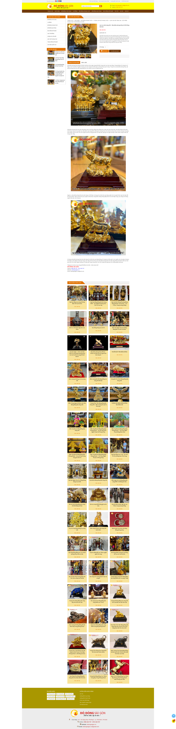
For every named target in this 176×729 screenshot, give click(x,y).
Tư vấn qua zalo (115, 51)
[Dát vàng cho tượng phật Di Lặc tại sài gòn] (98, 567)
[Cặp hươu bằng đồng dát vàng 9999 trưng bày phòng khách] (98, 615)
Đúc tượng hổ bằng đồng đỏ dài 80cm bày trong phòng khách (77, 625)
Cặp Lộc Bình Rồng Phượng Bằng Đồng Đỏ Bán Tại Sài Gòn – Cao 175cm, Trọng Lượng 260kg (119, 303)
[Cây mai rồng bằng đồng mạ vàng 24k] (77, 519)
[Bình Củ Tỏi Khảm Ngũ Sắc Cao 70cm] (77, 318)
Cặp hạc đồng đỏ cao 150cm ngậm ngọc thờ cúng (98, 553)
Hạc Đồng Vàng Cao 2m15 (98, 327)
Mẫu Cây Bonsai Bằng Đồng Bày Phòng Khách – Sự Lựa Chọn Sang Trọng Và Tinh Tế (77, 456)
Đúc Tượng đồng (60, 694)
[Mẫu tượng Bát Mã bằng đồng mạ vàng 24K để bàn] (98, 370)
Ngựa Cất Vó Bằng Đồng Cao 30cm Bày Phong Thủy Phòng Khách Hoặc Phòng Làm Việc (119, 677)
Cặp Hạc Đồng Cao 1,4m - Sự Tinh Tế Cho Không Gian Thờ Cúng (119, 455)
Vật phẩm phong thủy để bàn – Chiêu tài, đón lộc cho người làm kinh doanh (98, 353)
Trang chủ (50, 11)
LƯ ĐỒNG (75, 11)
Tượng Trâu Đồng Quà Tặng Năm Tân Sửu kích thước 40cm (98, 651)
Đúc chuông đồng (69, 694)
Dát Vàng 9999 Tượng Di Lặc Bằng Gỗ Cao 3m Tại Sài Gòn (119, 553)
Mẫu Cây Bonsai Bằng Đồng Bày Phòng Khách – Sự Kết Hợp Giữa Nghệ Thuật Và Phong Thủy (98, 430)
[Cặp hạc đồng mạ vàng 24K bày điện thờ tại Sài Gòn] (77, 293)
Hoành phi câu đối (60, 696)
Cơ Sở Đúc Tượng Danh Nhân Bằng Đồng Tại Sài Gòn (60, 61)
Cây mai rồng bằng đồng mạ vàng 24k (77, 529)
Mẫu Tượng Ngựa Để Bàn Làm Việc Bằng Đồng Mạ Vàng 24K (77, 403)
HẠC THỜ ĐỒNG (51, 33)
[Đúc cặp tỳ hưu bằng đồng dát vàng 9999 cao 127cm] (98, 591)
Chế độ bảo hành (125, 1)
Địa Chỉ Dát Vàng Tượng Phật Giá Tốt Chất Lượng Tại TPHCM (77, 577)
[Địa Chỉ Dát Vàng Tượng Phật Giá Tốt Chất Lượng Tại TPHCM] (77, 567)
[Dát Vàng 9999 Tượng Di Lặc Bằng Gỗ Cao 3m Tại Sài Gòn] (119, 543)
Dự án (121, 11)
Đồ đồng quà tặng (51, 694)
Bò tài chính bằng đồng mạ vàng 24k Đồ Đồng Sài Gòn (77, 505)
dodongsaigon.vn (76, 269)
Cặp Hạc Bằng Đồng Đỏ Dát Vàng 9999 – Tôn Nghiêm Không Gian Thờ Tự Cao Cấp (98, 303)
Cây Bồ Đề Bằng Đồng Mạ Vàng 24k (98, 480)
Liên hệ (126, 11)
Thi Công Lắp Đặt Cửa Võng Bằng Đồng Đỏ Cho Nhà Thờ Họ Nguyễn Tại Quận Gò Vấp (56, 53)
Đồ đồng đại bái (70, 698)
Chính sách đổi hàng (93, 1)
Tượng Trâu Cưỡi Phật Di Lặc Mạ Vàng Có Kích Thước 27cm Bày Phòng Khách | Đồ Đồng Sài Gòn (77, 652)
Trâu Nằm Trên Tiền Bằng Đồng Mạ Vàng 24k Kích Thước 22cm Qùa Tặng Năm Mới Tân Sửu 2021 (119, 626)
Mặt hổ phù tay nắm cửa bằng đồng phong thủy (119, 529)
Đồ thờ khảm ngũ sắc (70, 696)
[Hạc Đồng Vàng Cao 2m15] (98, 318)
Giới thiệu (57, 11)
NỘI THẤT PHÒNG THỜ (52, 39)
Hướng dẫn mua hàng (85, 696)
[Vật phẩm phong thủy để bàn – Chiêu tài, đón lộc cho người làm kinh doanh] (98, 342)
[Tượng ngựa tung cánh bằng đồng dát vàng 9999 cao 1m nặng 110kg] (119, 567)
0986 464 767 (74, 268)
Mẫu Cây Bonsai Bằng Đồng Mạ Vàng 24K (77, 429)
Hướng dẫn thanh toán (115, 1)
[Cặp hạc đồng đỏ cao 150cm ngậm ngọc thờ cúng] (98, 543)
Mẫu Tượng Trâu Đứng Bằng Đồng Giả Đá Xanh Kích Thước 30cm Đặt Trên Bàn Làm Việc (119, 652)
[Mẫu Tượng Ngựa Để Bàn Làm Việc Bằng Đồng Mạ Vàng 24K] (77, 394)
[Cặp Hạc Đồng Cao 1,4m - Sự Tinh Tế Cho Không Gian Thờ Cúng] (119, 445)
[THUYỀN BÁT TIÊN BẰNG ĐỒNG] (119, 342)
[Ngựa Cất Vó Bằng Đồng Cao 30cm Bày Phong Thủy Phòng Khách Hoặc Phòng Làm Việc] (119, 667)
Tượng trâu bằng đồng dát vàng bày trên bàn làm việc (77, 601)
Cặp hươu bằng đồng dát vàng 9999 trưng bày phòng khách (98, 625)
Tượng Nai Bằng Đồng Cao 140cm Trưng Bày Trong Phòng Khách (98, 676)
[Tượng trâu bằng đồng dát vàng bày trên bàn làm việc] (77, 591)
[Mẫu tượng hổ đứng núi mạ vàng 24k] (77, 370)
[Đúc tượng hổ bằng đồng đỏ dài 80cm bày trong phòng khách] (77, 615)
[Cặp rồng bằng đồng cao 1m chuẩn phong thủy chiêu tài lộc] (77, 543)
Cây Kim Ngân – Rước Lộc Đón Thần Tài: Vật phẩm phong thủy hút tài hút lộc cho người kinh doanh (77, 354)
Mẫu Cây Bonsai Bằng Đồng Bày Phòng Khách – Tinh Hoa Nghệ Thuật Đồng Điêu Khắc (119, 430)
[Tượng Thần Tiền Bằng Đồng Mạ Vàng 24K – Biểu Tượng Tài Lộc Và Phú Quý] (98, 394)
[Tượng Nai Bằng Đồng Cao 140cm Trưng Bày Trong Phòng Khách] (98, 667)
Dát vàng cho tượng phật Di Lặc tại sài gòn (98, 577)
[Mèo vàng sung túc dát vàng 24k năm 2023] (98, 519)
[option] (82, 38)
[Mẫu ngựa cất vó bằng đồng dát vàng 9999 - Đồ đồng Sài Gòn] (119, 471)
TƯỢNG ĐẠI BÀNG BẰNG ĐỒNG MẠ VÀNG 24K (119, 403)
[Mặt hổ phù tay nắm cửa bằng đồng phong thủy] (119, 519)
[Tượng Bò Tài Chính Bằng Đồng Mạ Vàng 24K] (119, 370)
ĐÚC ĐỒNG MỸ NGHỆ (108, 11)
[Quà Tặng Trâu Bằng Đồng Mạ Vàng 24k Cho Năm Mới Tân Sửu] (77, 667)
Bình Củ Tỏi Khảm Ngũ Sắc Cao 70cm (77, 328)
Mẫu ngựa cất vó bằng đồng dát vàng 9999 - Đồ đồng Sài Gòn (119, 480)
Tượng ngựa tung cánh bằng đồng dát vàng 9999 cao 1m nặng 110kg (119, 577)
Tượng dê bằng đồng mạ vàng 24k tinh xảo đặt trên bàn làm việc (119, 601)
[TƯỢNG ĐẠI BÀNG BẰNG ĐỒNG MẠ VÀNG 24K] (119, 394)
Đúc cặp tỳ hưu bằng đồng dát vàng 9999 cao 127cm (98, 601)
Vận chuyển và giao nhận (85, 702)
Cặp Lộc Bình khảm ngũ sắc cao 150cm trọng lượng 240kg (119, 505)
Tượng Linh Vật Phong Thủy (101, 20)
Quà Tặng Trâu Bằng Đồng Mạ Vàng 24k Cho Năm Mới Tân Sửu (77, 676)
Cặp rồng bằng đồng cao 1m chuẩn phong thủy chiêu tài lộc (77, 553)
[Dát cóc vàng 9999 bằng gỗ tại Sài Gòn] (98, 495)
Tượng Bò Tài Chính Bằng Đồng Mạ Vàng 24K (119, 379)
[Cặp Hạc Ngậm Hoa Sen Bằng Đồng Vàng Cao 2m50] (77, 471)
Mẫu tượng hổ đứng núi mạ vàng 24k (77, 379)
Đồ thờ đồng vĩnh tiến (61, 698)
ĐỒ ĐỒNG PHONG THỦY (84, 11)
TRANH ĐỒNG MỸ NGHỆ (52, 42)
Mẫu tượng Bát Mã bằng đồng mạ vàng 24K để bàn (98, 379)
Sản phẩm (77, 20)
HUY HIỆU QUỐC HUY (52, 44)
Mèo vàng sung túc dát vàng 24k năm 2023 (98, 529)
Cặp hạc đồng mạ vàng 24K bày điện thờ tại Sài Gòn (77, 302)
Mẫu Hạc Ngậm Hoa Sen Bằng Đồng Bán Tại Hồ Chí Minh (119, 328)
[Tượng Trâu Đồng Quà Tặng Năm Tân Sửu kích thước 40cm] (98, 641)
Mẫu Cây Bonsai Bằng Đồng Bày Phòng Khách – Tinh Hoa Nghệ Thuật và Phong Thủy (98, 456)
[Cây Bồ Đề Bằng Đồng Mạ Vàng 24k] (98, 471)
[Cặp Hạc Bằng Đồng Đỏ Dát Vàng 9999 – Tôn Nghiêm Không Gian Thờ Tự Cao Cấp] (98, 293)
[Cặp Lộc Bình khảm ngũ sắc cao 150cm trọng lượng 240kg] (119, 495)
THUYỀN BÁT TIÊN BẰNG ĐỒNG (119, 351)
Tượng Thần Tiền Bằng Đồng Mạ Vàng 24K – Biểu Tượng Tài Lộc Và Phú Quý (98, 404)
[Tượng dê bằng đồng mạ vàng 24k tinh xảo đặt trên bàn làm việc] (119, 591)
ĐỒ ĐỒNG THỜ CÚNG (66, 11)
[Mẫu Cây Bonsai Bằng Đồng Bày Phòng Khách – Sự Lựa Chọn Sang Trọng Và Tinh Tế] (77, 445)
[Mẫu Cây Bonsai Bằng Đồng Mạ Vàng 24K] (77, 419)
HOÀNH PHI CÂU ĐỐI (52, 36)
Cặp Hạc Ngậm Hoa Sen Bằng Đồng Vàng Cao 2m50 (77, 480)
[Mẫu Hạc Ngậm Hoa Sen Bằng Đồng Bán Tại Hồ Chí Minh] (119, 318)
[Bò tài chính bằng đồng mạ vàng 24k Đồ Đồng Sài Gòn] (77, 495)
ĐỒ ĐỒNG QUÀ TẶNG (97, 11)
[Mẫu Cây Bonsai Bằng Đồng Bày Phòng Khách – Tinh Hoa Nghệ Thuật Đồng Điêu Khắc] (119, 419)
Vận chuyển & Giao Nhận (104, 1)
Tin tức (116, 11)
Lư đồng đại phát (51, 698)
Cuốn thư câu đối (51, 696)
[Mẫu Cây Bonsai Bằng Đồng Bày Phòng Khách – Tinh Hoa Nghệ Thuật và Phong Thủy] (98, 445)
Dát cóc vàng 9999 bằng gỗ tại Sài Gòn (98, 505)
